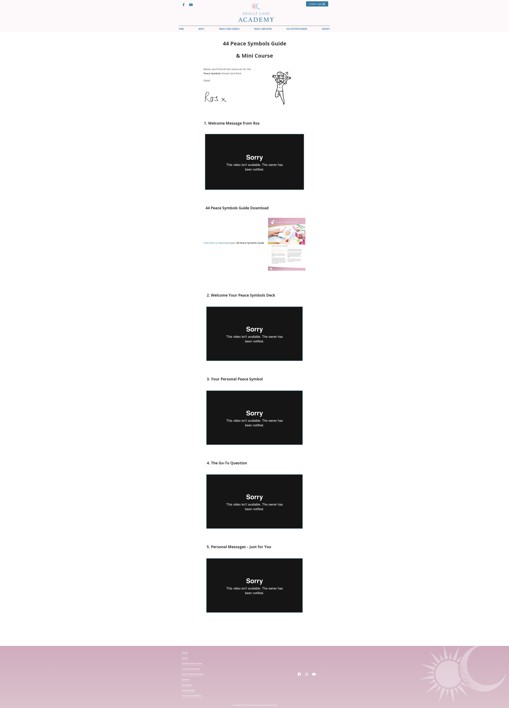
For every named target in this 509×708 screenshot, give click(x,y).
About (201, 28)
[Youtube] (191, 4)
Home (181, 28)
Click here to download (216, 242)
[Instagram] (306, 674)
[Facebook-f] (183, 4)
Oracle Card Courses (229, 28)
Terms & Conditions (191, 695)
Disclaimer (187, 685)
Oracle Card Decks (263, 28)
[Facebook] (299, 674)
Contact (326, 28)
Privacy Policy (188, 690)
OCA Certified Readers (296, 28)
